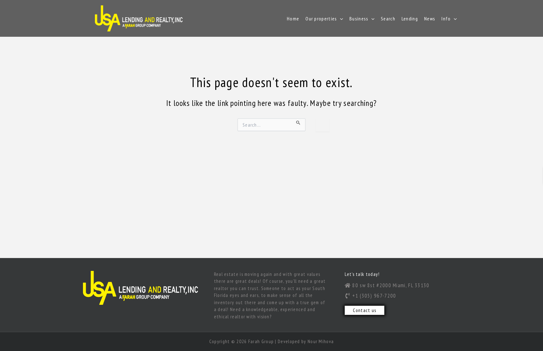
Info (446, 18)
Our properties (321, 18)
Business (358, 18)
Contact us (364, 310)
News (429, 18)
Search (388, 18)
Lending (410, 18)
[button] (340, 18)
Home (293, 18)
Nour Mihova (321, 341)
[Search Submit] (298, 121)
